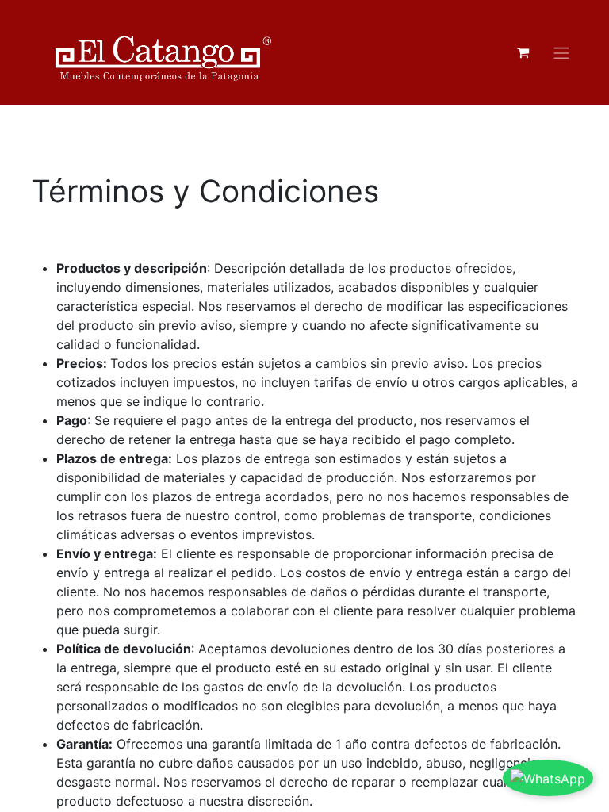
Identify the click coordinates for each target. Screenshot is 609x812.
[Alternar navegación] (561, 52)
